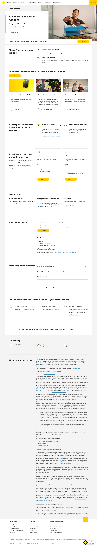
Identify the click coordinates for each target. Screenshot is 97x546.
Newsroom (32, 530)
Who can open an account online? (45, 266)
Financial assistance (14, 528)
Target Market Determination (59, 391)
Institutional (48, 2)
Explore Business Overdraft (73, 109)
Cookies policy (53, 528)
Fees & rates (34, 41)
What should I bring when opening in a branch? (48, 287)
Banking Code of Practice (55, 526)
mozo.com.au (78, 368)
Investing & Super (32, 2)
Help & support (13, 526)
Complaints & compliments (16, 530)
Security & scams (14, 524)
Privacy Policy (63, 460)
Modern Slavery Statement (56, 532)
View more (71, 329)
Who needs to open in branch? (44, 281)
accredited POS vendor (49, 373)
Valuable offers (25, 41)
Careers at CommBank (35, 526)
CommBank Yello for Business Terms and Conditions (64, 399)
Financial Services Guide (42, 362)
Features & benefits (14, 41)
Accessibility (13, 532)
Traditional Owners (26, 539)
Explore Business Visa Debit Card (76, 135)
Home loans (16, 2)
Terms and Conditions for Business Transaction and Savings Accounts (65, 361)
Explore (17, 109)
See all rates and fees (69, 205)
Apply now (83, 41)
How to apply (43, 41)
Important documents (55, 524)
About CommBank (34, 524)
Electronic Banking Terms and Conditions (61, 362)
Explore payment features (46, 109)
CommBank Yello (57, 2)
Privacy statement (54, 530)
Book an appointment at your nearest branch (65, 252)
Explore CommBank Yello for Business (51, 136)
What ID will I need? (42, 276)
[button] (86, 2)
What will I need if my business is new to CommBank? (50, 271)
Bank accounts (17, 7)
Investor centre (33, 532)
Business (40, 2)
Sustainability (33, 528)
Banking (9, 2)
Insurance (23, 2)
